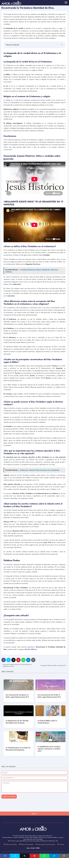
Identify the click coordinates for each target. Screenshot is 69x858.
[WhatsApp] (23, 660)
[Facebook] (3, 660)
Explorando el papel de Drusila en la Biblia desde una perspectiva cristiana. (17, 665)
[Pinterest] (18, 660)
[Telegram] (28, 660)
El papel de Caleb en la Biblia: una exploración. (53, 665)
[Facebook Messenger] (8, 660)
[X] (13, 660)
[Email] (33, 660)
